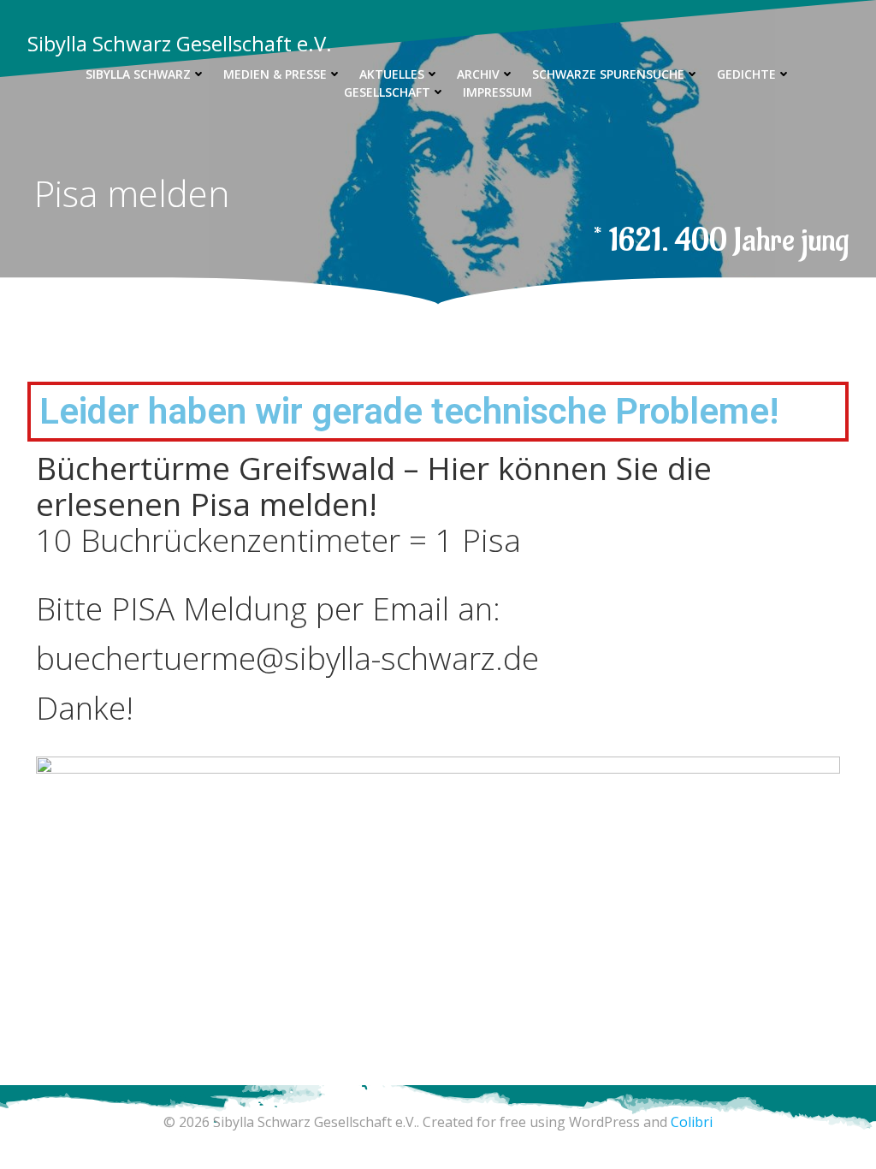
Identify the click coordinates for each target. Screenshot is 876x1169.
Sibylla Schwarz (138, 74)
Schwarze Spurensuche (608, 74)
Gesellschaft (387, 92)
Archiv (478, 74)
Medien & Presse (275, 74)
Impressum (497, 92)
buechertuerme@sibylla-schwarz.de (287, 658)
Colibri (692, 1122)
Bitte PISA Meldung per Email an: (268, 608)
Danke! (84, 708)
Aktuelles (391, 74)
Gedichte (746, 74)
